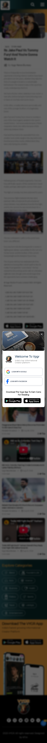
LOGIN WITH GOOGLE (19, 372)
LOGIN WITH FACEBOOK (18, 381)
